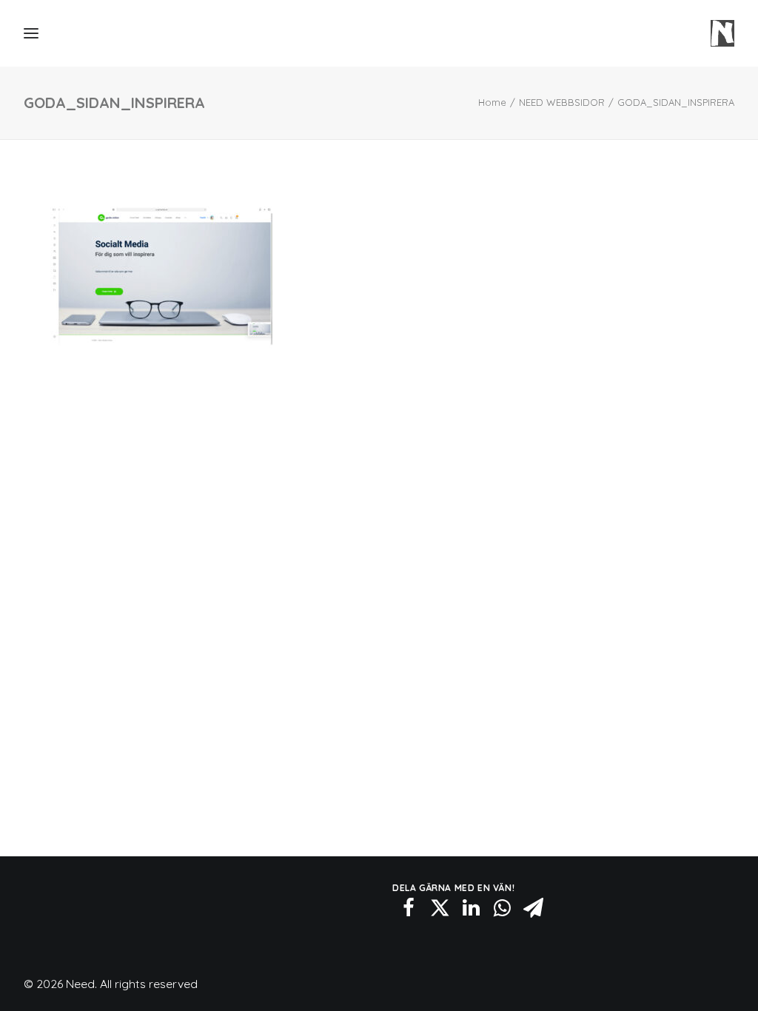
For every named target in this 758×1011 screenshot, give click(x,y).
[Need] (722, 33)
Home (492, 102)
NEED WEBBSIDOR (562, 102)
